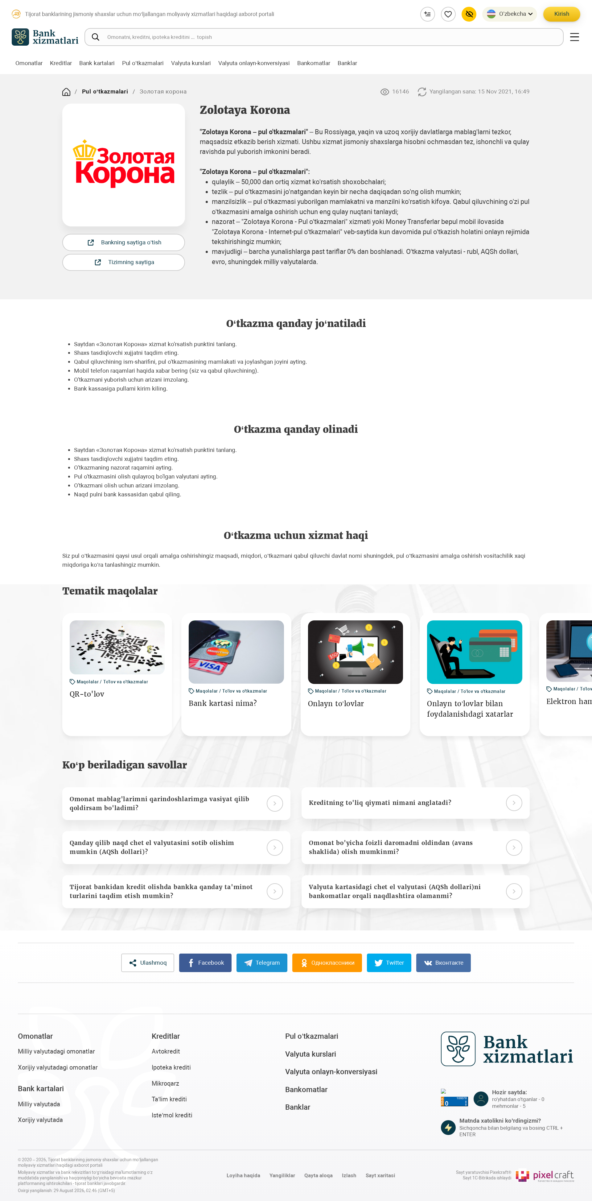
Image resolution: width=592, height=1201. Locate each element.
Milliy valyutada (39, 1104)
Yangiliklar (282, 1175)
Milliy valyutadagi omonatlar (56, 1051)
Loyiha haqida (243, 1175)
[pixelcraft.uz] (544, 1175)
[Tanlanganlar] (448, 14)
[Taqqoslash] (427, 14)
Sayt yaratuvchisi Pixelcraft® (483, 1172)
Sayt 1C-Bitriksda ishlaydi (487, 1178)
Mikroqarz (165, 1083)
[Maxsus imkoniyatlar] (469, 14)
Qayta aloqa (318, 1175)
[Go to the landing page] (66, 92)
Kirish (561, 13)
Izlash (349, 1175)
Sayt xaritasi (380, 1175)
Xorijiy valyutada (40, 1120)
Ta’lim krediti (169, 1099)
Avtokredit (166, 1051)
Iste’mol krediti (172, 1115)
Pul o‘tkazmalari (105, 91)
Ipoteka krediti (171, 1067)
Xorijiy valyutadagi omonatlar (58, 1067)
